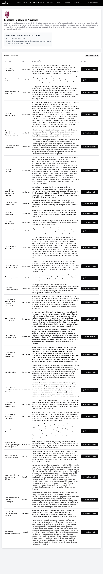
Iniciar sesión (93, 3)
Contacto (76, 3)
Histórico (68, 3)
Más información (90, 69)
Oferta (25, 3)
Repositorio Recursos (37, 3)
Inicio (19, 3)
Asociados (49, 3)
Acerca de (59, 3)
